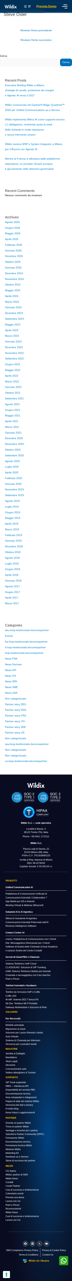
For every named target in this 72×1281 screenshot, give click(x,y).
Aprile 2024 (11, 296)
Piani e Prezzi (12, 1205)
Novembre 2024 (14, 279)
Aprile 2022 (11, 375)
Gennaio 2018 (13, 580)
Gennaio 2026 (13, 250)
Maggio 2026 (12, 233)
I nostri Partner (13, 1186)
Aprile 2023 (11, 330)
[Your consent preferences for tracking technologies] (6, 1274)
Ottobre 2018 (12, 552)
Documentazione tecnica (18, 1093)
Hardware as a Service (17, 1156)
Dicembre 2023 (14, 313)
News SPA (11, 681)
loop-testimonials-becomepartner (24, 653)
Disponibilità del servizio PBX (20, 1090)
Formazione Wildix (15, 1138)
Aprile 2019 (11, 523)
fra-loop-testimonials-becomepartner (26, 641)
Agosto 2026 (12, 222)
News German (13, 664)
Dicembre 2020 (14, 438)
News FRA (11, 658)
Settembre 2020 (14, 455)
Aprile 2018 (11, 575)
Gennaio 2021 (13, 432)
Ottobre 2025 (12, 262)
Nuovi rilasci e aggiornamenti (20, 1112)
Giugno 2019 (12, 512)
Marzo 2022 (12, 381)
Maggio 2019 (12, 518)
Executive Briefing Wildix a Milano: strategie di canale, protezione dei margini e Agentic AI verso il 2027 (29, 90)
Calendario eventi (14, 1193)
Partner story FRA (15, 715)
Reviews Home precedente (36, 30)
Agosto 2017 (12, 586)
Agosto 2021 (12, 404)
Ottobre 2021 (12, 392)
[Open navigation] (65, 6)
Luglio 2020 (12, 466)
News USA (11, 693)
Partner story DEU (15, 704)
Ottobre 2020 (12, 449)
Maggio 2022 (12, 370)
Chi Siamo (11, 1171)
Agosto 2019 (12, 501)
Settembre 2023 (14, 318)
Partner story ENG (15, 710)
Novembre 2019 (14, 489)
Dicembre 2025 (14, 256)
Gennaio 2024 (13, 307)
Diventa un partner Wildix (18, 1123)
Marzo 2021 (12, 427)
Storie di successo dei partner (20, 1160)
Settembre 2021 (14, 398)
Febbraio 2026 (13, 245)
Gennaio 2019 (13, 540)
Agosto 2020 (12, 461)
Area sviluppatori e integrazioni (21, 1097)
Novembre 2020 (14, 444)
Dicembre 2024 (14, 273)
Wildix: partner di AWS (17, 1174)
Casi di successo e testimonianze (22, 1190)
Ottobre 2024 (12, 284)
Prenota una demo (15, 1197)
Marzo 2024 (12, 301)
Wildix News (12, 1178)
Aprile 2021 (11, 421)
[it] (36, 785)
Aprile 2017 (11, 597)
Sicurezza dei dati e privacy (19, 1105)
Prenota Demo (46, 6)
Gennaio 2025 (13, 267)
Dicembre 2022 (14, 347)
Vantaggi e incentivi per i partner (22, 1130)
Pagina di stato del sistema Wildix (22, 1101)
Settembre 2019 (14, 495)
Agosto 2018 (12, 558)
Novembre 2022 (14, 353)
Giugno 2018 (12, 569)
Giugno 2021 (12, 410)
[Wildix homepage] (10, 6)
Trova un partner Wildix (17, 1126)
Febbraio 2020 (13, 478)
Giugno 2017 (12, 592)
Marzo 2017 (12, 603)
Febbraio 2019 (13, 535)
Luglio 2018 (12, 563)
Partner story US (14, 732)
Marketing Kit (12, 1153)
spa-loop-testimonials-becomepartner (27, 744)
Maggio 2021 (12, 415)
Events (9, 636)
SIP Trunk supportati (16, 1082)
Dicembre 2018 (14, 546)
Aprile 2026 (11, 239)
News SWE (11, 687)
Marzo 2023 (12, 335)
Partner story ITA (15, 721)
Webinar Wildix (13, 1149)
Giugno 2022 (12, 364)
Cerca (3, 56)
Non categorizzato (15, 698)
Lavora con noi (13, 1201)
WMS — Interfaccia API (17, 1086)
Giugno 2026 (12, 228)
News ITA (10, 676)
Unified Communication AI (19, 887)
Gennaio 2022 (13, 387)
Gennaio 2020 (13, 484)
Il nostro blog (12, 1108)
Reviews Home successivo (36, 40)
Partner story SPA (15, 727)
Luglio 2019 (12, 506)
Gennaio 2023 (13, 341)
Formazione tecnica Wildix (19, 1145)
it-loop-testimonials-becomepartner (25, 647)
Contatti (9, 1182)
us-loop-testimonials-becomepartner (26, 761)
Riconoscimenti (13, 1208)
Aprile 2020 (11, 472)
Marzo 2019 (12, 529)
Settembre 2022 (14, 358)
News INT (10, 670)
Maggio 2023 (12, 324)
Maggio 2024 (12, 290)
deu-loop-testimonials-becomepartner (27, 630)
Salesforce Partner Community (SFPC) (25, 1134)
